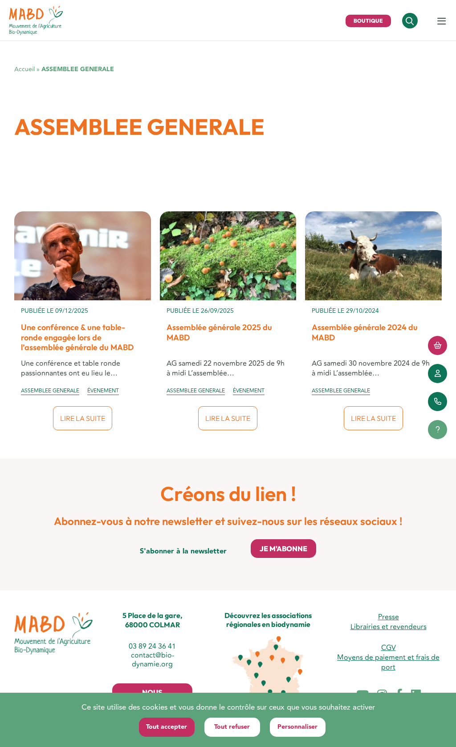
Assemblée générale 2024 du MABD (365, 332)
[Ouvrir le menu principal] (441, 22)
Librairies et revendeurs (388, 627)
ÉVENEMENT (103, 391)
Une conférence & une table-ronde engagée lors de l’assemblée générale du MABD (77, 337)
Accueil (24, 69)
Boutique (368, 20)
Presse (388, 617)
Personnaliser (297, 727)
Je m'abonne (283, 548)
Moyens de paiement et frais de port (388, 662)
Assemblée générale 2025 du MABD (219, 332)
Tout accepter (166, 727)
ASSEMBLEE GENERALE (50, 391)
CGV (388, 647)
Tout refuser (232, 727)
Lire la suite (82, 418)
